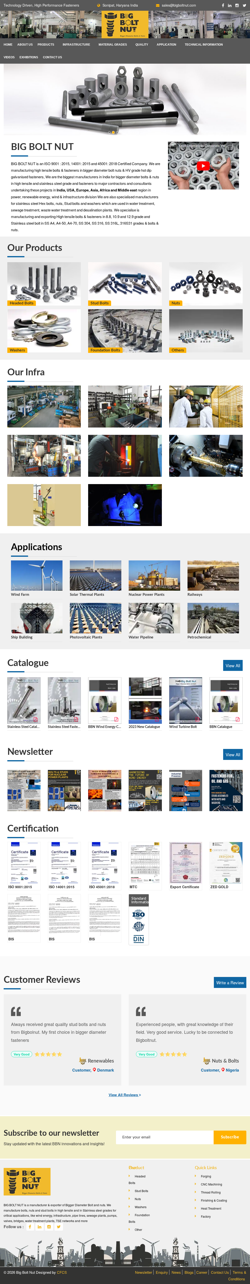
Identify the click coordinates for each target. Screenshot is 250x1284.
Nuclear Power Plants (147, 595)
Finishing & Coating (214, 1200)
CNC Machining (211, 1184)
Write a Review (230, 982)
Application (166, 44)
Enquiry (162, 1272)
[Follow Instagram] (49, 1227)
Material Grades (113, 44)
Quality (141, 44)
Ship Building (21, 637)
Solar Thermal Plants (87, 595)
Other (138, 1229)
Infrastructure (76, 44)
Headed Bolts (21, 303)
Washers (17, 350)
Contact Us (52, 57)
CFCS (62, 1272)
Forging (206, 1176)
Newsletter (143, 1272)
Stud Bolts (100, 303)
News (176, 1272)
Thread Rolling (211, 1192)
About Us (25, 44)
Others (178, 350)
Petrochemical (199, 637)
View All (233, 665)
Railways (195, 595)
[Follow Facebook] (223, 5)
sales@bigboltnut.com (179, 5)
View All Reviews (124, 1094)
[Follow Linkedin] (229, 5)
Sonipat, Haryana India (120, 5)
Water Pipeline (141, 637)
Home (8, 44)
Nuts (176, 303)
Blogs (189, 1272)
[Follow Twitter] (58, 1227)
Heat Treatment (211, 1208)
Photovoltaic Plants (86, 637)
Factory (206, 1216)
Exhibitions (29, 57)
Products (46, 44)
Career (201, 1272)
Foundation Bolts (105, 350)
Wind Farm (20, 595)
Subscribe (230, 1137)
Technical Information (204, 44)
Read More (44, 300)
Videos (9, 57)
